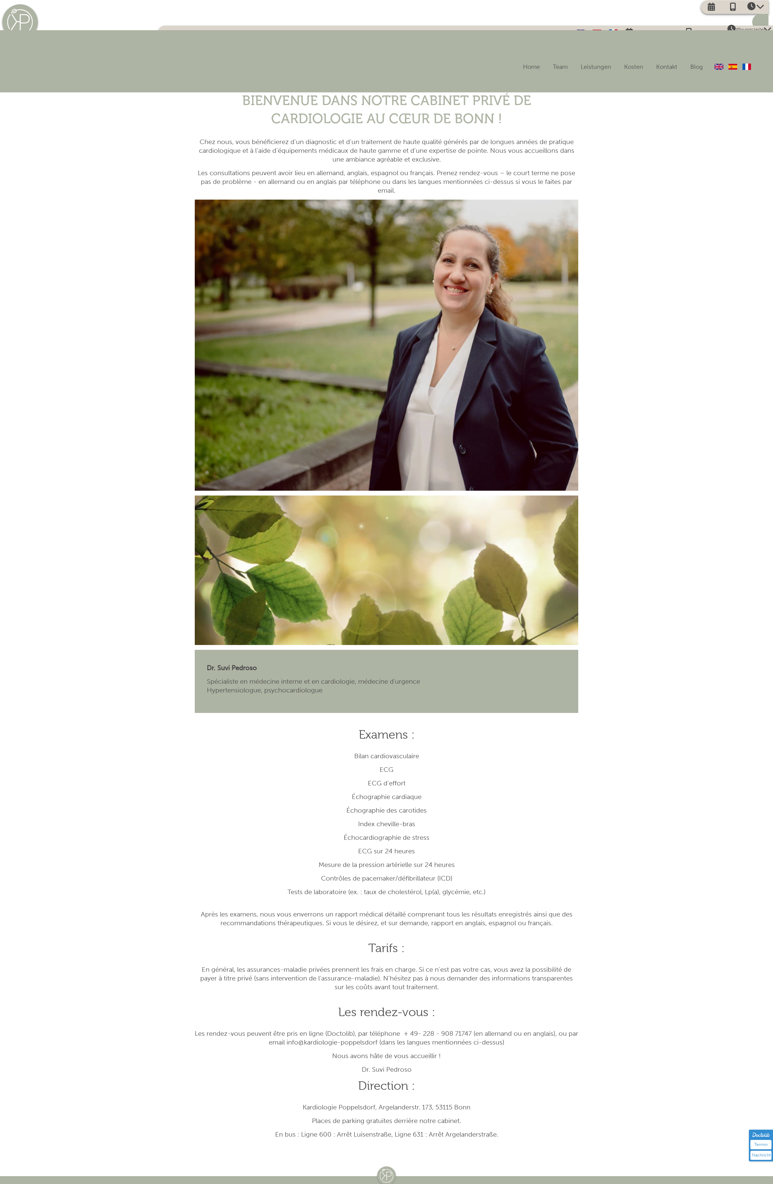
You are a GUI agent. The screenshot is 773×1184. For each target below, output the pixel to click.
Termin (761, 1144)
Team (533, 65)
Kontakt (657, 65)
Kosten (618, 65)
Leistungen (575, 65)
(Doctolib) (340, 1033)
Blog (693, 65)
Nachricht (761, 1155)
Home (498, 65)
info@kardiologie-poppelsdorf (332, 1042)
